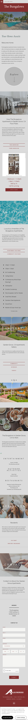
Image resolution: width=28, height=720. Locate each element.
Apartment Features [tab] (14, 250)
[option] (14, 173)
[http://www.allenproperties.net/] (14, 691)
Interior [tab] (14, 367)
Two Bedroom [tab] (14, 145)
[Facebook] (14, 703)
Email (4, 632)
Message (4, 654)
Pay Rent (14, 540)
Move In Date (5, 649)
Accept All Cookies (7, 717)
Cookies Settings (21, 717)
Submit (14, 677)
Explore (14, 74)
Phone (4, 638)
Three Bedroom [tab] (14, 148)
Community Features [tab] (14, 254)
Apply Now (14, 189)
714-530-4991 (9, 1)
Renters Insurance (14, 543)
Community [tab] (14, 363)
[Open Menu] (0, 1)
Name (4, 627)
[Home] (14, 7)
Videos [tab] (14, 370)
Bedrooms (5, 643)
